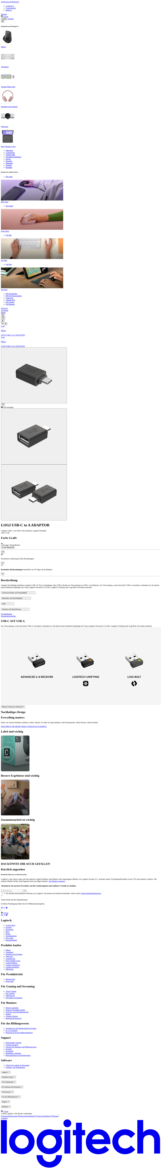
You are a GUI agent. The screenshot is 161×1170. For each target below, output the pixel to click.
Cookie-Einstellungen (44, 1116)
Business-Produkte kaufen (15, 1010)
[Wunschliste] (3, 318)
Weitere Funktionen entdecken (12, 707)
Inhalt (4, 604)
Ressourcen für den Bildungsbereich (19, 1033)
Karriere (9, 927)
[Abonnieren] (25, 891)
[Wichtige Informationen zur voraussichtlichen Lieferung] (2, 563)
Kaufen (4, 19)
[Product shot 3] (34, 492)
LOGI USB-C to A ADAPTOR (13, 335)
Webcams (9, 956)
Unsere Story (10, 925)
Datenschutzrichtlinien (26, 1116)
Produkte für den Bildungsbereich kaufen (21, 1028)
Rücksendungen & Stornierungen (18, 1055)
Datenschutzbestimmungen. (91, 893)
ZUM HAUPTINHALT (10, 2)
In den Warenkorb (8, 547)
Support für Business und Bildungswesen (21, 1047)
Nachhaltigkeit (11, 936)
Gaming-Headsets (12, 967)
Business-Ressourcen (13, 1018)
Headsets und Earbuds (14, 954)
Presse (8, 934)
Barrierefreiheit (11, 940)
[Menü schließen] (2, 21)
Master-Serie (10, 979)
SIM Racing (10, 996)
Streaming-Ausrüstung (14, 998)
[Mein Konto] (3, 321)
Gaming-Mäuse (11, 963)
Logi (2, 326)
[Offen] (5, 324)
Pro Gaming (10, 994)
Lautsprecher (10, 959)
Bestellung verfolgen (13, 1053)
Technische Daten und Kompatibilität (14, 593)
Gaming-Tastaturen (13, 965)
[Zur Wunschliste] (3, 404)
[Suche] (3, 315)
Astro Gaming (11, 991)
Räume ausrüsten (12, 1008)
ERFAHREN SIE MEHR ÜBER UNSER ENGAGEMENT (24, 727)
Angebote (4, 310)
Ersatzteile (9, 1051)
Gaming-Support (12, 1045)
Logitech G (10, 6)
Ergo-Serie (10, 981)
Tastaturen (9, 952)
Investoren (9, 930)
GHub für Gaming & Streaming (17, 1065)
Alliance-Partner (12, 1016)
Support (4, 14)
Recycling (9, 938)
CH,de (5, 17)
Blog (7, 932)
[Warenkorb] (2, 324)
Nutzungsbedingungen (9, 1116)
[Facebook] (7, 908)
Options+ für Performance (15, 1067)
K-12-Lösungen (12, 1031)
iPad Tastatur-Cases (13, 961)
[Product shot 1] (34, 375)
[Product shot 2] (34, 436)
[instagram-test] (2, 908)
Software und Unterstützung (11, 609)
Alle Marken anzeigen (56, 881)
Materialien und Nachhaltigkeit (12, 598)
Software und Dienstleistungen (17, 1012)
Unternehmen (11, 8)
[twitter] (4, 908)
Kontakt (9, 1049)
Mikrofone (10, 969)
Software (4, 308)
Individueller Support (13, 1043)
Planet (3, 313)
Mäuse (3, 331)
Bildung (9, 10)
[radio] (2, 543)
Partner (8, 1014)
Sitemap (55, 1116)
